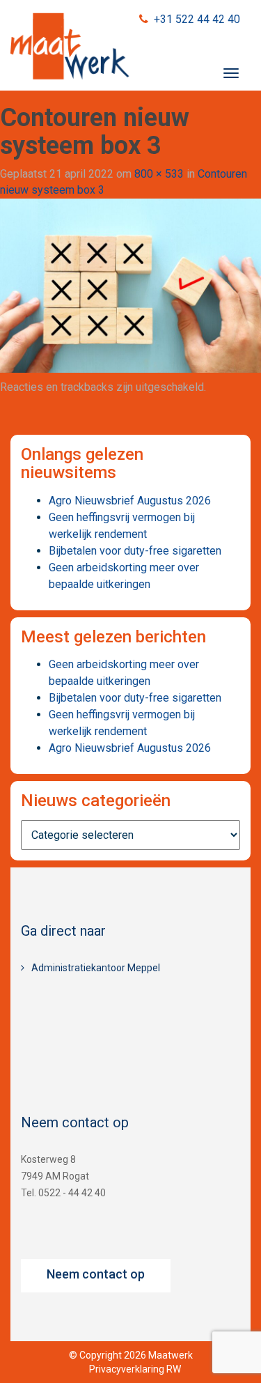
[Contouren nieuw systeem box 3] (130, 284)
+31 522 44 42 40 (197, 19)
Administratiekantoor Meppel (95, 967)
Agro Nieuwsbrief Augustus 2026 (130, 500)
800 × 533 (159, 173)
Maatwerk (69, 48)
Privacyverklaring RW (135, 1369)
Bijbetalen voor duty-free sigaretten (135, 550)
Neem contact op (96, 1274)
